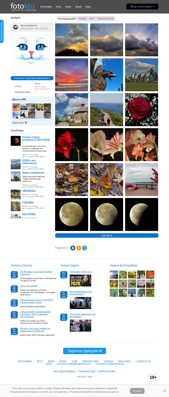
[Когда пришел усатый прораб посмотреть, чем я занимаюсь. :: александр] (123, 296)
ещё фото (106, 235)
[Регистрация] (2, 42)
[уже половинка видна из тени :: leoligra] (141, 230)
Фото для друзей (28, 286)
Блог (92, 19)
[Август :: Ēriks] (123, 278)
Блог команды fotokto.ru (65, 371)
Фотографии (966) (67, 19)
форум (63, 361)
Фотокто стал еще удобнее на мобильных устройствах (35, 329)
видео (51, 361)
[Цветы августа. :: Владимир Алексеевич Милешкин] (150, 296)
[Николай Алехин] (25, 109)
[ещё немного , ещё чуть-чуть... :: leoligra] (106, 230)
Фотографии (46, 6)
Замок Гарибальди (33, 172)
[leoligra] (32, 75)
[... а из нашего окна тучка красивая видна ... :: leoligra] (106, 56)
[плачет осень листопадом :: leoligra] (106, 195)
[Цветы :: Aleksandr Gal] (132, 278)
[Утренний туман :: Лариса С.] (114, 278)
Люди (87, 6)
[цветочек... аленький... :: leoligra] (71, 160)
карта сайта (124, 361)
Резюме (82, 19)
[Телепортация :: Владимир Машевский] (141, 278)
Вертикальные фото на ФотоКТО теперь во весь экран (36, 301)
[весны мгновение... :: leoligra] (141, 160)
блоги (40, 361)
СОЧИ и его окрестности (29, 161)
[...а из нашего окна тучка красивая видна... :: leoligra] (141, 56)
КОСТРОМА (29, 214)
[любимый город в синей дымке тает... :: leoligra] (106, 125)
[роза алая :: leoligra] (141, 125)
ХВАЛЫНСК (29, 190)
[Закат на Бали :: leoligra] (71, 90)
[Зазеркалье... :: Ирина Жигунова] (141, 287)
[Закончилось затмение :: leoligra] (71, 230)
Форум (78, 6)
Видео (68, 6)
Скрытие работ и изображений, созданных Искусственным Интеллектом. (35, 314)
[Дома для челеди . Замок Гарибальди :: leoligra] (141, 90)
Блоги (58, 6)
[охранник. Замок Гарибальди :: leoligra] (106, 90)
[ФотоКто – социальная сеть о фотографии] (23, 4)
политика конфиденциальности (74, 363)
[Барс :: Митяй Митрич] (114, 296)
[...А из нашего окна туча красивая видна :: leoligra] (71, 56)
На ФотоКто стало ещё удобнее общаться (36, 272)
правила (108, 361)
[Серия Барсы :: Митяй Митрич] (141, 296)
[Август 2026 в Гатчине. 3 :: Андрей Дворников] (150, 287)
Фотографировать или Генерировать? (81, 292)
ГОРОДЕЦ (28, 202)
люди (74, 361)
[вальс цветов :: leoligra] (106, 160)
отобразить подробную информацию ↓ (32, 78)
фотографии (25, 361)
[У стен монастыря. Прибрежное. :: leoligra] (71, 125)
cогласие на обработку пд (110, 363)
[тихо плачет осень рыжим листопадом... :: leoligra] (71, 195)
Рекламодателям (87, 371)
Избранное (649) (105, 19)
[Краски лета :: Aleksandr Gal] (114, 287)
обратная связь (90, 361)
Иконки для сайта (107, 371)
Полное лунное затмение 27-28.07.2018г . (36, 139)
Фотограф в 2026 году (81, 271)
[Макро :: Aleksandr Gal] (123, 287)
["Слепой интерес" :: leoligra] (141, 195)
